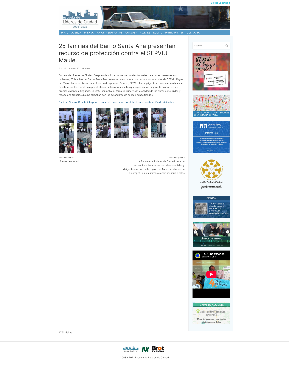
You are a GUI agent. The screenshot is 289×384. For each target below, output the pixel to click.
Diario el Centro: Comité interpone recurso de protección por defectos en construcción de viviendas (116, 102)
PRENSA (89, 32)
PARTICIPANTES (174, 32)
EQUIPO (157, 32)
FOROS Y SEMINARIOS (109, 32)
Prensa (86, 68)
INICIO (64, 32)
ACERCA (76, 32)
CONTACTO (193, 32)
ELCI (61, 68)
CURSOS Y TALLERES (137, 32)
